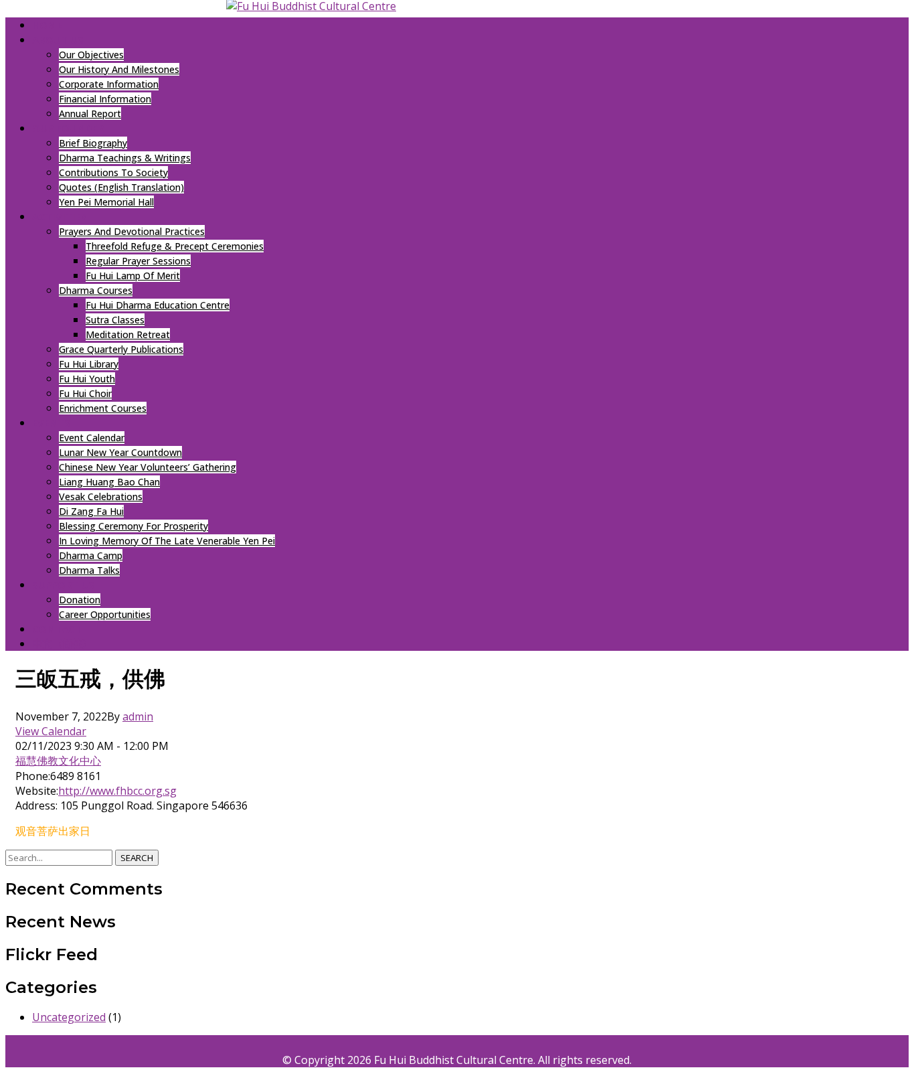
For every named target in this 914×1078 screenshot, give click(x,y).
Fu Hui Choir (85, 393)
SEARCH (136, 858)
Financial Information (105, 98)
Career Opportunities (105, 614)
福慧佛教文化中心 (58, 760)
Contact (57, 628)
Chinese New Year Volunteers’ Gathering (147, 467)
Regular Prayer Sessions (138, 260)
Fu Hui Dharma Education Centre (158, 305)
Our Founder (68, 128)
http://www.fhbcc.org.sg (117, 790)
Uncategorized (69, 1017)
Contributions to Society (113, 172)
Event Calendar (91, 437)
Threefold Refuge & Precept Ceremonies (175, 246)
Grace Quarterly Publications (121, 349)
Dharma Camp (90, 555)
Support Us (63, 584)
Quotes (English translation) (121, 187)
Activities (59, 216)
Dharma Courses (95, 290)
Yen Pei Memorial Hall (106, 202)
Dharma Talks (89, 570)
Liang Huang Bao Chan (109, 481)
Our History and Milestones (119, 69)
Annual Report (90, 113)
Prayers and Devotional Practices (132, 231)
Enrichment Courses (103, 408)
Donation (79, 599)
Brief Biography (93, 143)
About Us (58, 39)
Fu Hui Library (88, 364)
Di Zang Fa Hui (91, 511)
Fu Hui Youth (87, 378)
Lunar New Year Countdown (120, 452)
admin (137, 716)
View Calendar (50, 731)
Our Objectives (91, 54)
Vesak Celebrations (101, 496)
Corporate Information (109, 84)
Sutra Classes (115, 319)
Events (51, 422)
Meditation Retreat (128, 334)
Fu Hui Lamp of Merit (133, 275)
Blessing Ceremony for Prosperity (133, 526)
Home (47, 24)
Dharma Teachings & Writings (125, 157)
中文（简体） (62, 643)
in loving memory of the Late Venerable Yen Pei (167, 540)
